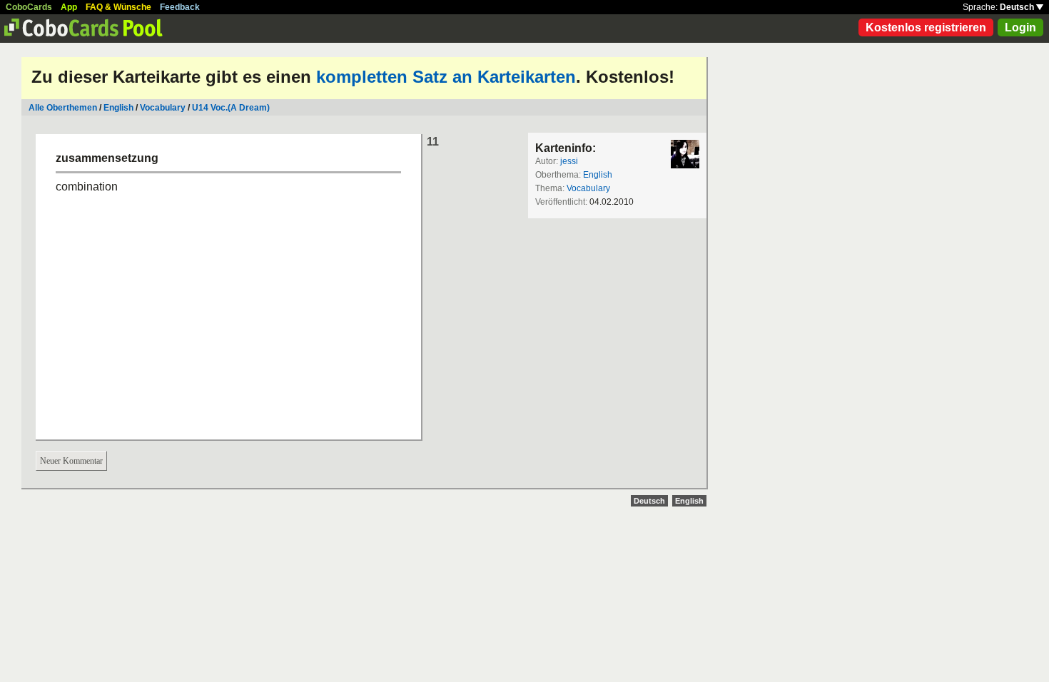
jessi (569, 161)
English (118, 108)
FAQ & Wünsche (118, 7)
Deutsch (1018, 7)
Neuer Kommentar (71, 461)
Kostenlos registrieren (926, 27)
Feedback (180, 7)
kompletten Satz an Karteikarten (446, 76)
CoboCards (29, 7)
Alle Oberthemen (63, 108)
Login (1020, 27)
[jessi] (685, 154)
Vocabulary (163, 108)
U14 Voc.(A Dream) (231, 108)
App (69, 7)
